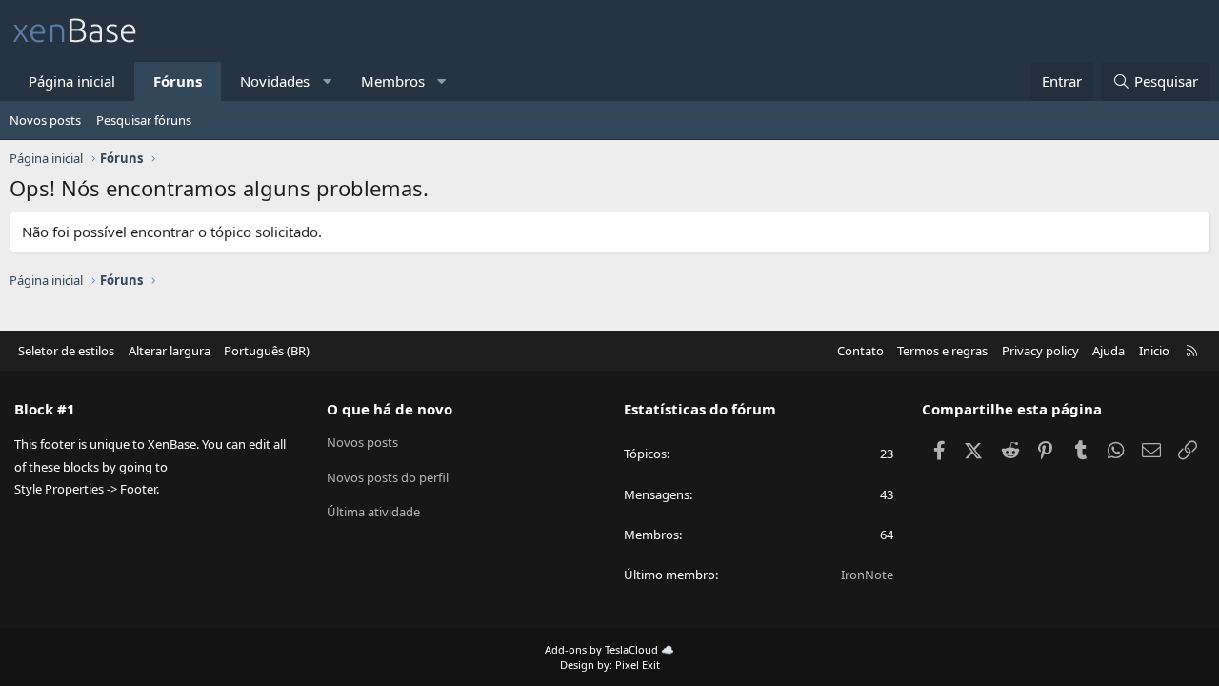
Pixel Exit (637, 664)
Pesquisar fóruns (143, 120)
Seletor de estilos (66, 350)
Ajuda (1108, 350)
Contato (860, 350)
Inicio (1154, 350)
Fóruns (177, 81)
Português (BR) (267, 350)
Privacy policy (1040, 350)
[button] (327, 81)
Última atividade (373, 511)
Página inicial (72, 81)
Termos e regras (942, 350)
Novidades (275, 81)
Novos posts (45, 120)
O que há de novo (389, 408)
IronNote (867, 574)
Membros (393, 81)
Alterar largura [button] (169, 350)
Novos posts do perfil (388, 477)
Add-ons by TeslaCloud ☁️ (609, 649)
